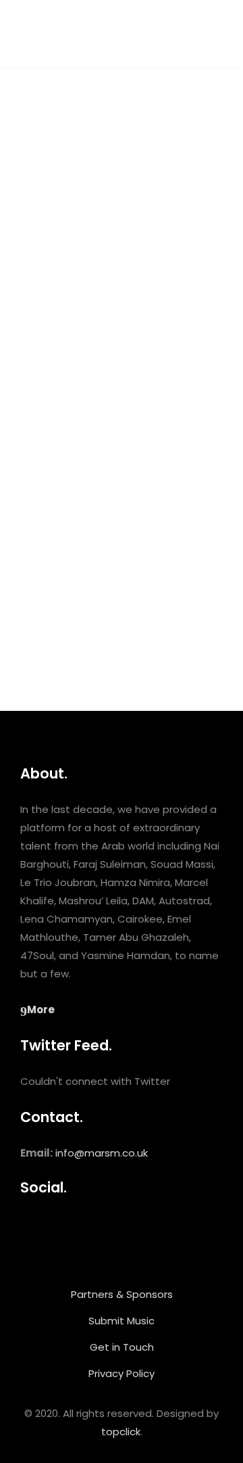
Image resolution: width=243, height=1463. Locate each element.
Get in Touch (122, 1347)
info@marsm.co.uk (101, 1153)
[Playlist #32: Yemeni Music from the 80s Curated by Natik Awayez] (121, 219)
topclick (120, 1431)
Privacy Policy (121, 1373)
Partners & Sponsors (122, 1294)
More (41, 1009)
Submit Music (121, 1321)
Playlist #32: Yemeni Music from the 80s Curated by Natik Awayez (116, 388)
